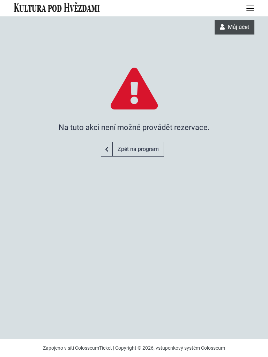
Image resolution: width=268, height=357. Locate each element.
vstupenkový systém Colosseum (190, 348)
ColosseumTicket (93, 348)
